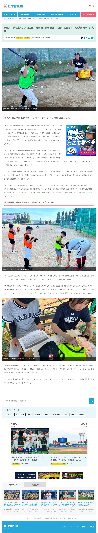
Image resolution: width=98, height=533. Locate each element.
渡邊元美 (73, 414)
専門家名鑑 (72, 14)
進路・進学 (15, 18)
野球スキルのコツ (9, 14)
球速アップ (9, 414)
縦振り (29, 414)
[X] (82, 37)
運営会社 (92, 527)
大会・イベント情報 (57, 14)
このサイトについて (67, 527)
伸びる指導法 (25, 14)
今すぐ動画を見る (88, 14)
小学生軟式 (26, 37)
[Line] (89, 38)
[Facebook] (85, 38)
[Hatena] (92, 38)
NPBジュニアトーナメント (60, 414)
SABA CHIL (19, 37)
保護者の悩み (41, 14)
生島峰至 (81, 414)
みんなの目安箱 (81, 527)
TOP (5, 18)
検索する (91, 401)
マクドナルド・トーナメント (42, 414)
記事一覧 (9, 18)
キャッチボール (20, 414)
